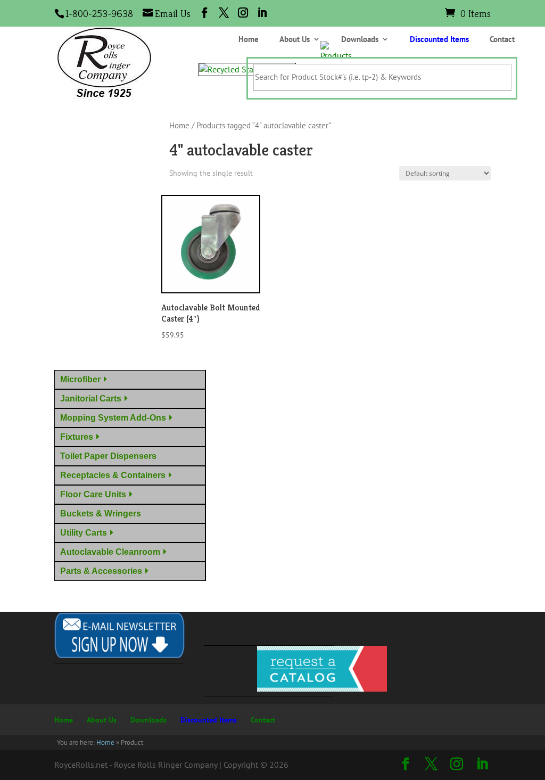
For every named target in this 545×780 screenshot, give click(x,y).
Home (248, 39)
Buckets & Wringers (102, 513)
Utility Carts (83, 532)
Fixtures (76, 436)
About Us (294, 39)
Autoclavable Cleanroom (110, 551)
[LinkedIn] (262, 12)
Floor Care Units (93, 494)
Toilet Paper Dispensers (110, 456)
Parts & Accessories (101, 571)
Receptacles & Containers (113, 475)
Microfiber (80, 379)
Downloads (359, 39)
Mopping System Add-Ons (113, 417)
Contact (502, 39)
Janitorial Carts (90, 398)
